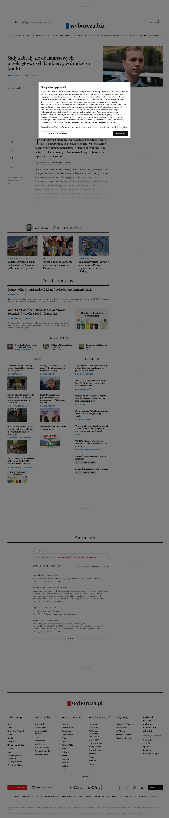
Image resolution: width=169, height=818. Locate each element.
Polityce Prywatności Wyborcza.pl (77, 122)
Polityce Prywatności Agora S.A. (103, 122)
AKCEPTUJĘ (120, 134)
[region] (84, 110)
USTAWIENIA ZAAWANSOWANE (56, 134)
